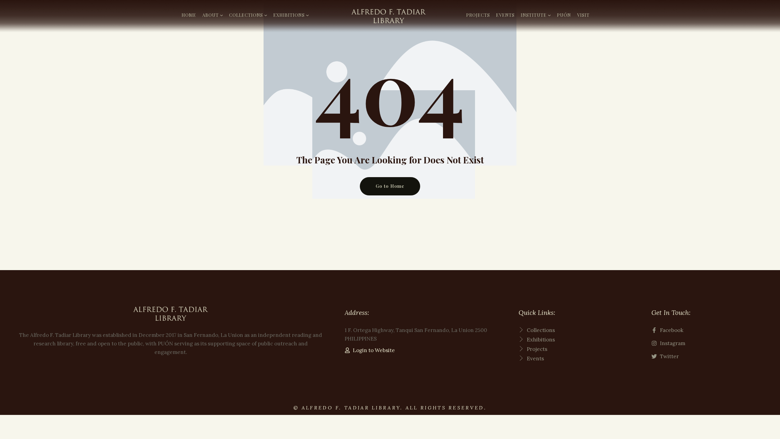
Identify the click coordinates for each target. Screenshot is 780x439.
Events (505, 15)
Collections (246, 15)
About (210, 15)
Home (189, 15)
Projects (478, 15)
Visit (583, 15)
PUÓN (564, 15)
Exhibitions (289, 15)
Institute (534, 15)
